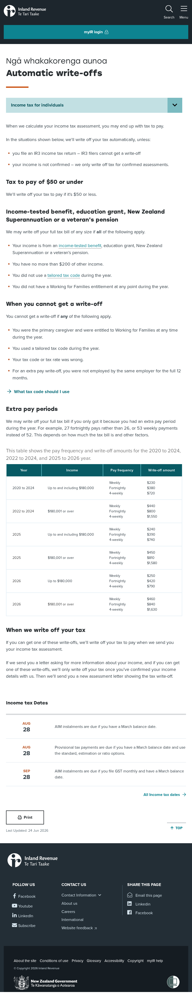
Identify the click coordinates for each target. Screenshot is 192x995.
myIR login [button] (93, 32)
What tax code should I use (42, 391)
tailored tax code (64, 275)
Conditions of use (54, 960)
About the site (25, 960)
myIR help (155, 960)
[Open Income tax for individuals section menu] (175, 105)
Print (28, 817)
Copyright (136, 960)
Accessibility (114, 960)
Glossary (94, 960)
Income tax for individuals (37, 105)
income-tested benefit (80, 245)
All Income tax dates (162, 794)
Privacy (77, 960)
